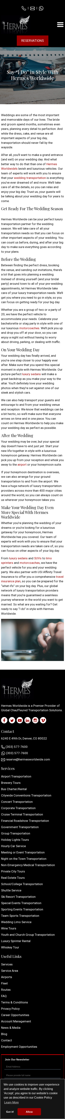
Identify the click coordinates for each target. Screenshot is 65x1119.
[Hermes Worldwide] (15, 24)
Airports (6, 977)
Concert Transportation (17, 802)
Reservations (32, 41)
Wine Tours (8, 928)
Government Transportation (20, 827)
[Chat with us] (41, 8)
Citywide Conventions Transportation (26, 795)
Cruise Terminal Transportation (22, 814)
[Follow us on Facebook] (4, 720)
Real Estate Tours (13, 877)
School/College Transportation (22, 884)
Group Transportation (15, 833)
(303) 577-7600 (16, 747)
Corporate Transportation (18, 808)
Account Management (16, 1021)
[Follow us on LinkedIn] (27, 720)
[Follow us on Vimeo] (43, 720)
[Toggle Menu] (60, 24)
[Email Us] (32, 8)
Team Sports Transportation (20, 915)
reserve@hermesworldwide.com (27, 759)
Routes (6, 989)
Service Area (9, 970)
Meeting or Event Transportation (23, 852)
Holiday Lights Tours (15, 840)
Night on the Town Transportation (23, 859)
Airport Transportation (16, 776)
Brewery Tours (11, 783)
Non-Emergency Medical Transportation (28, 865)
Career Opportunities (15, 1015)
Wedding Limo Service (16, 922)
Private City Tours (13, 871)
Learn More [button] (11, 1102)
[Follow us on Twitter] (12, 720)
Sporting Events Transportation (22, 909)
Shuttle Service (11, 890)
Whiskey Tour (10, 947)
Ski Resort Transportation (18, 896)
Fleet (4, 983)
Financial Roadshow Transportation (25, 821)
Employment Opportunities (19, 1046)
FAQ (4, 996)
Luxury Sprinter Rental (16, 941)
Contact (6, 1040)
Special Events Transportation (21, 903)
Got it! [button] (10, 1111)
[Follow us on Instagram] (35, 720)
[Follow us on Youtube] (20, 720)
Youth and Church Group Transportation (28, 934)
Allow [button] (29, 1111)
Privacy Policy (10, 1008)
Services (7, 964)
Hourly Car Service (13, 846)
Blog (4, 1034)
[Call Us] (23, 8)
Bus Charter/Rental (14, 789)
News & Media (10, 1027)
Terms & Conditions (14, 1002)
